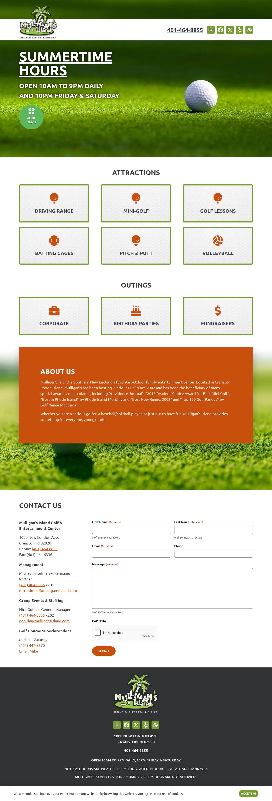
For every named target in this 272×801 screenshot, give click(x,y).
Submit (103, 651)
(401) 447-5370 (32, 645)
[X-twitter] (230, 30)
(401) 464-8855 (45, 548)
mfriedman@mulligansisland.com (48, 590)
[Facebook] (220, 30)
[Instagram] (211, 30)
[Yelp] (239, 30)
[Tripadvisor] (249, 30)
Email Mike (28, 651)
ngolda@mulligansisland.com (44, 621)
